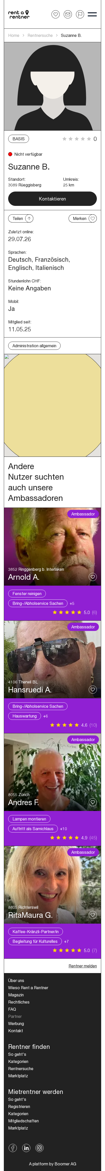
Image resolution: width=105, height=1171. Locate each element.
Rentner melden (83, 965)
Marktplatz (18, 1075)
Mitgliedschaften (23, 1120)
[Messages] (67, 14)
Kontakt (15, 1030)
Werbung (16, 1023)
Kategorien (18, 1061)
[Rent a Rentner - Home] (19, 14)
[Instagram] (39, 1148)
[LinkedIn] (26, 1148)
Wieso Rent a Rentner (28, 987)
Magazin (16, 994)
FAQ (12, 1009)
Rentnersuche (40, 35)
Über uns (16, 980)
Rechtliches (19, 1001)
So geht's (17, 1054)
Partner (15, 1016)
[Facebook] (13, 1148)
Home (13, 35)
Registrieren (19, 1106)
